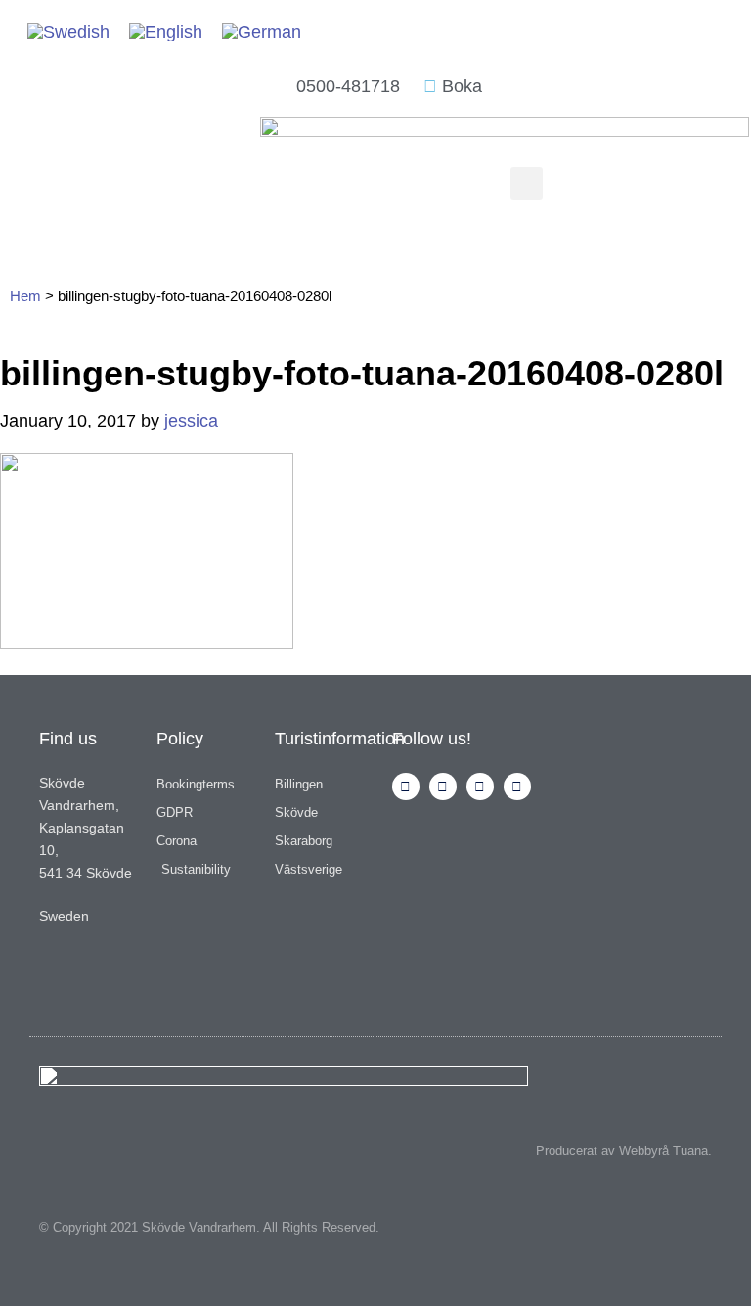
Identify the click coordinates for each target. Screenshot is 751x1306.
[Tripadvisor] (480, 786)
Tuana (690, 1151)
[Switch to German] (261, 32)
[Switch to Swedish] (68, 32)
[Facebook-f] (443, 786)
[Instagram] (406, 786)
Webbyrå (644, 1151)
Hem (25, 296)
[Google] (517, 786)
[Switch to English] (165, 32)
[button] (526, 183)
